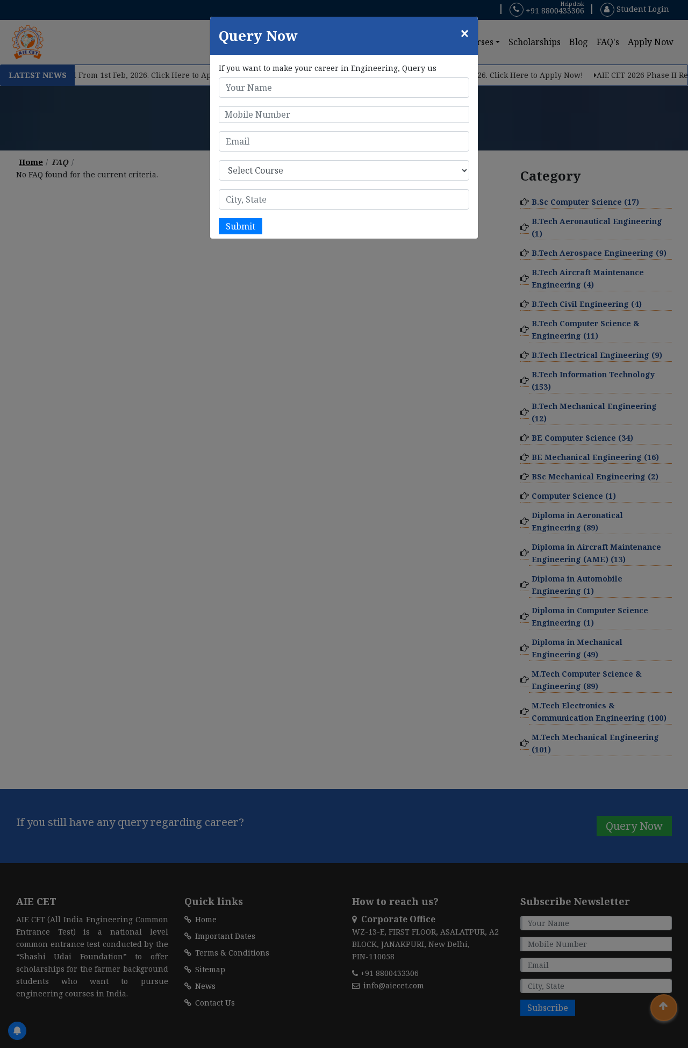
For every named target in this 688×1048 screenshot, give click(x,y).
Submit (240, 226)
